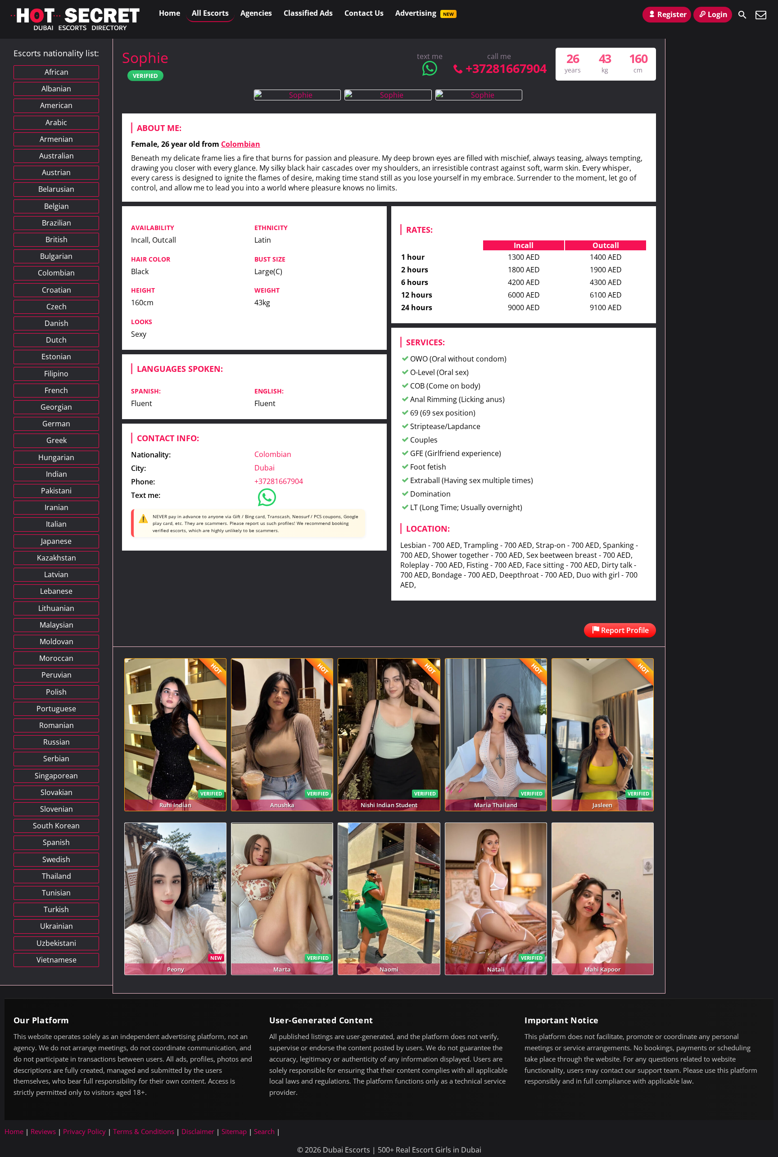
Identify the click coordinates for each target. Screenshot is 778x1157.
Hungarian (56, 457)
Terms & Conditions (143, 1131)
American (56, 105)
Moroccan (56, 658)
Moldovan (56, 641)
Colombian (240, 144)
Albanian (56, 89)
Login (718, 14)
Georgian (56, 407)
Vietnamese (56, 960)
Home (169, 13)
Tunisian (56, 893)
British (56, 239)
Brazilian (56, 223)
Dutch (56, 340)
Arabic (56, 122)
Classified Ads (308, 13)
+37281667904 (506, 68)
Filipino (56, 374)
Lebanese (56, 591)
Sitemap (234, 1131)
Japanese (56, 541)
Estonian (56, 357)
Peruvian (56, 675)
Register (672, 14)
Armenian (56, 139)
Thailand (56, 876)
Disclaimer (197, 1131)
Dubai (264, 468)
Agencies (256, 13)
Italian (56, 524)
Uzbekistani (56, 943)
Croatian (56, 290)
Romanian (56, 725)
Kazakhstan (56, 558)
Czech (56, 307)
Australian (56, 156)
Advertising (424, 13)
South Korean (56, 826)
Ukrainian (56, 926)
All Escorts (210, 13)
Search (264, 1131)
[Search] (742, 15)
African (56, 72)
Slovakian (56, 792)
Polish (56, 692)
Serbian (56, 759)
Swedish (56, 859)
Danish (56, 323)
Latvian (56, 574)
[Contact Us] (761, 15)
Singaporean (56, 776)
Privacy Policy (84, 1131)
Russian (56, 742)
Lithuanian (56, 608)
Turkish (56, 909)
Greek (56, 440)
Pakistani (56, 491)
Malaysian (56, 625)
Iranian (56, 507)
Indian (56, 474)
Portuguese (56, 709)
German (56, 424)
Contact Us (364, 13)
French (56, 390)
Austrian (56, 172)
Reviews (43, 1131)
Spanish (56, 842)
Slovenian (56, 809)
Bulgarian (56, 256)
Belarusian (56, 189)
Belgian (56, 206)
